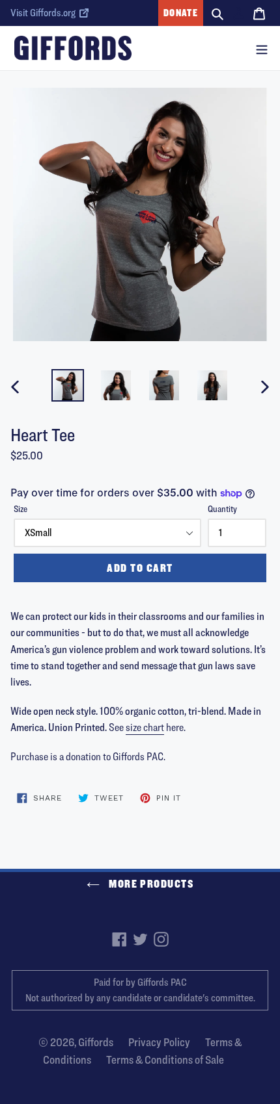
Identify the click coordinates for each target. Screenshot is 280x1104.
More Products (150, 883)
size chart (145, 727)
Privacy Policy (159, 1042)
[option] (68, 385)
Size (20, 508)
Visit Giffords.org (43, 12)
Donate (180, 12)
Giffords (95, 1042)
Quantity (222, 508)
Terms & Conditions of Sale (165, 1059)
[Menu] (261, 48)
